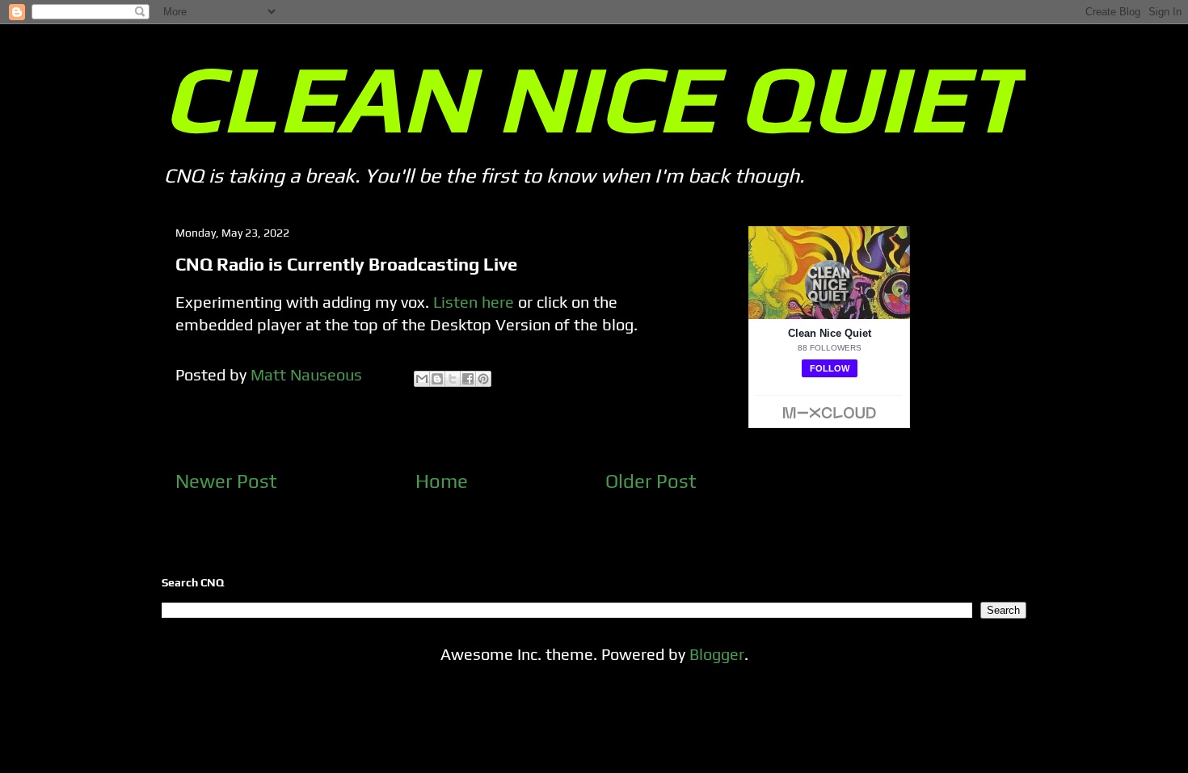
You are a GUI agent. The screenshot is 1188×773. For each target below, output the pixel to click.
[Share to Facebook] (468, 379)
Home (441, 481)
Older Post (651, 481)
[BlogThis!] (437, 379)
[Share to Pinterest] (483, 379)
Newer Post (226, 481)
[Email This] (422, 379)
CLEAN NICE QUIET (592, 97)
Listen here (473, 301)
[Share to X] (452, 379)
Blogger (716, 654)
